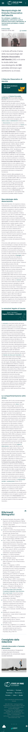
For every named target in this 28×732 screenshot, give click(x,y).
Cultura (14, 695)
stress (17, 404)
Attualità (21, 695)
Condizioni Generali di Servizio (17, 716)
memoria (18, 280)
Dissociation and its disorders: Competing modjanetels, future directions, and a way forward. (13, 591)
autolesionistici (11, 481)
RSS (19, 717)
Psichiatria (7, 695)
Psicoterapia (9, 692)
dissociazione (6, 123)
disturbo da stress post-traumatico (12, 355)
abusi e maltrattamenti (12, 120)
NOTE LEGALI (7, 716)
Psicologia (18, 690)
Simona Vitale (6, 28)
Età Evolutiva (10, 690)
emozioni (5, 323)
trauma (22, 124)
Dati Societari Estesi (13, 717)
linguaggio (18, 255)
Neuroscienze (18, 692)
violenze (4, 120)
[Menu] (3, 3)
